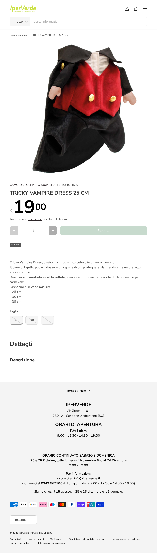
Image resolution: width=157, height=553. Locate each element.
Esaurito (103, 230)
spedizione (35, 219)
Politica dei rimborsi (21, 543)
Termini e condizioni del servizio (86, 539)
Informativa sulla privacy (51, 543)
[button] (135, 8)
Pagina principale (19, 35)
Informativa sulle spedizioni (125, 539)
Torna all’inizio (76, 391)
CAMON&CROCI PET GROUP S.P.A (32, 185)
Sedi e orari (56, 539)
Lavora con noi (36, 539)
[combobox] (78, 21)
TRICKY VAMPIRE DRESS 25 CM (50, 35)
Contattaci (15, 539)
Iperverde (24, 532)
